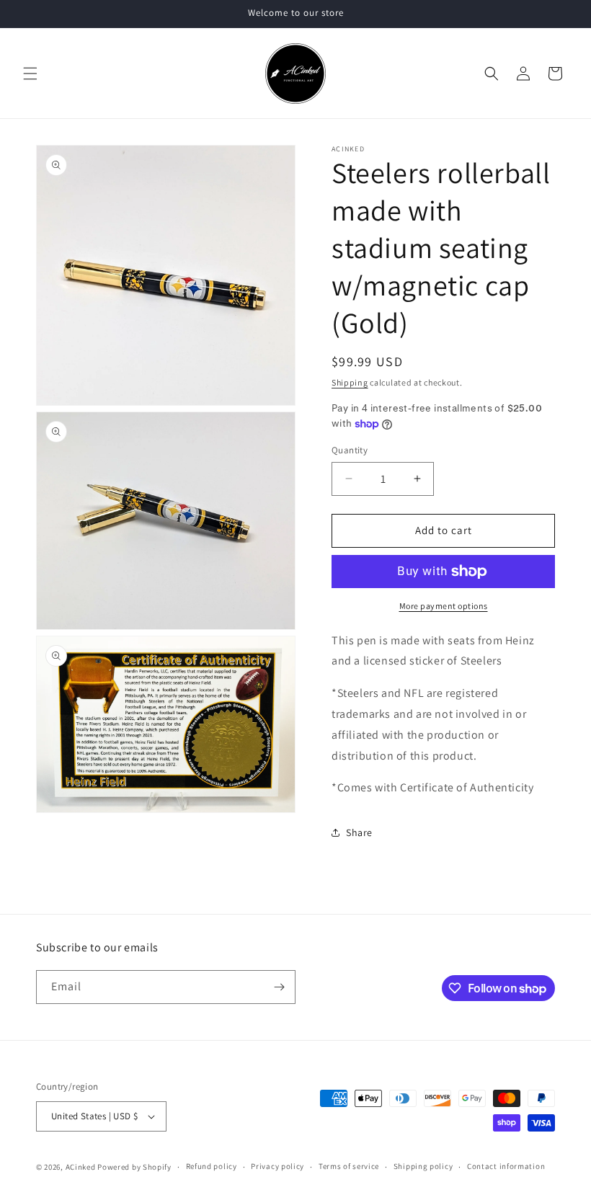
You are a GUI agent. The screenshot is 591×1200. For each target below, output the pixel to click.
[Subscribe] (279, 987)
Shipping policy (423, 1166)
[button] (30, 73)
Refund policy (211, 1166)
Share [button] (359, 832)
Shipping (350, 382)
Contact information (506, 1166)
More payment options (443, 605)
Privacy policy (277, 1166)
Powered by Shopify (134, 1167)
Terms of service (349, 1166)
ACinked (81, 1167)
